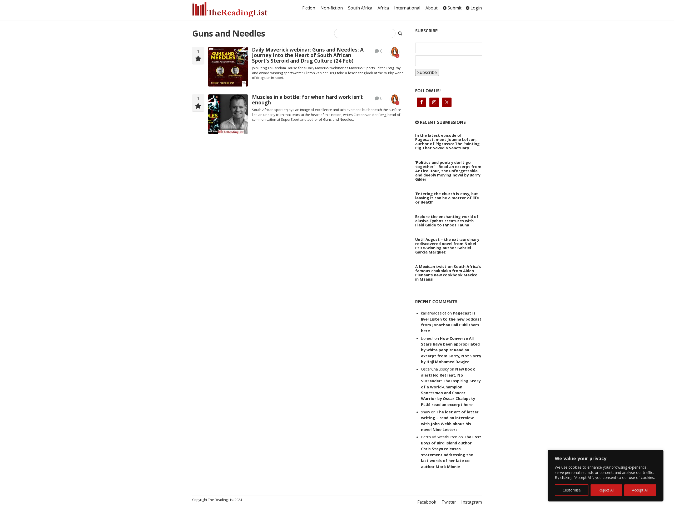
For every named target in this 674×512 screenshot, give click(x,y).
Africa (383, 8)
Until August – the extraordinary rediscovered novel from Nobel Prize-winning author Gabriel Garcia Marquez (447, 246)
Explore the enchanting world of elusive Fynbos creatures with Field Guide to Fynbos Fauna (446, 220)
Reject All (606, 490)
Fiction (308, 8)
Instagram (471, 502)
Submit (454, 8)
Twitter (449, 502)
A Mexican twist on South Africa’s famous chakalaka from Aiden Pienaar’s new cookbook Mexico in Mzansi (448, 273)
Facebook (426, 502)
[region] (605, 475)
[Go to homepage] (235, 10)
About (431, 8)
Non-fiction (331, 8)
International (407, 8)
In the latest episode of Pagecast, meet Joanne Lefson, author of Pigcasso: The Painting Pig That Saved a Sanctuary (447, 141)
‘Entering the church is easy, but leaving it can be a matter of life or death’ (447, 198)
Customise (572, 490)
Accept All (640, 490)
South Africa (360, 8)
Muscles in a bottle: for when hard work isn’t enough (307, 100)
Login (475, 8)
